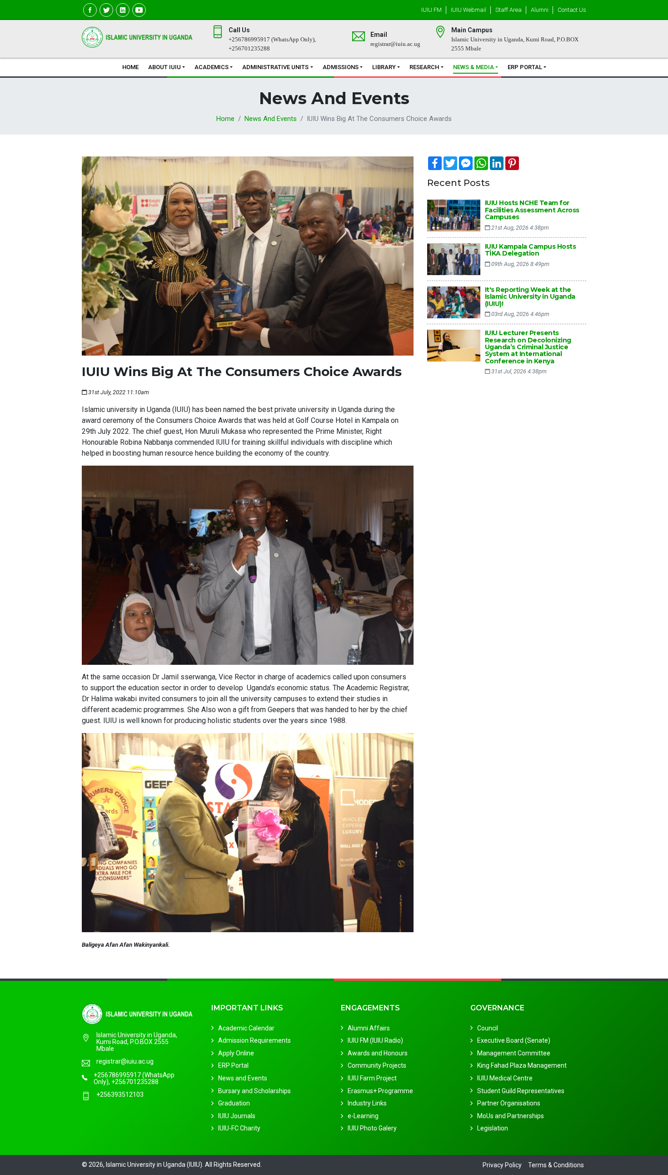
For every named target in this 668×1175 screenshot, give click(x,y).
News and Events (270, 119)
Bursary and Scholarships (254, 1090)
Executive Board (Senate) (513, 1040)
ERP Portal (525, 67)
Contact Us (572, 9)
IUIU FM (431, 9)
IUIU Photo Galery (372, 1128)
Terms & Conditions (556, 1165)
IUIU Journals (236, 1116)
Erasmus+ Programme (380, 1090)
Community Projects (377, 1065)
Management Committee (513, 1053)
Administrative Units (275, 67)
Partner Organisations (508, 1103)
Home (130, 67)
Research (424, 67)
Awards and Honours (378, 1053)
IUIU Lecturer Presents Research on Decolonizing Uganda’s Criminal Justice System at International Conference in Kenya (528, 347)
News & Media (473, 67)
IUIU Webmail (468, 9)
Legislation (492, 1128)
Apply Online (236, 1053)
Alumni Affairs (369, 1027)
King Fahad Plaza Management (522, 1065)
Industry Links (367, 1103)
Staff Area (508, 9)
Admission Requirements (254, 1040)
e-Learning (363, 1116)
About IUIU (164, 67)
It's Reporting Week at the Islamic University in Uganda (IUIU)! (530, 297)
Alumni (539, 9)
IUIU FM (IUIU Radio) (375, 1040)
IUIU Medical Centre (505, 1078)
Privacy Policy (502, 1165)
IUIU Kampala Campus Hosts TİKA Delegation (530, 249)
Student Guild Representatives (520, 1090)
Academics (211, 67)
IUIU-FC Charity (239, 1128)
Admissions (341, 67)
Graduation (234, 1103)
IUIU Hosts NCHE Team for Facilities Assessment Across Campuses (532, 210)
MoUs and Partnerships (510, 1116)
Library (384, 67)
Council (487, 1027)
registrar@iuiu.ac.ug (125, 1061)
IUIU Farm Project (372, 1078)
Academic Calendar (246, 1027)
